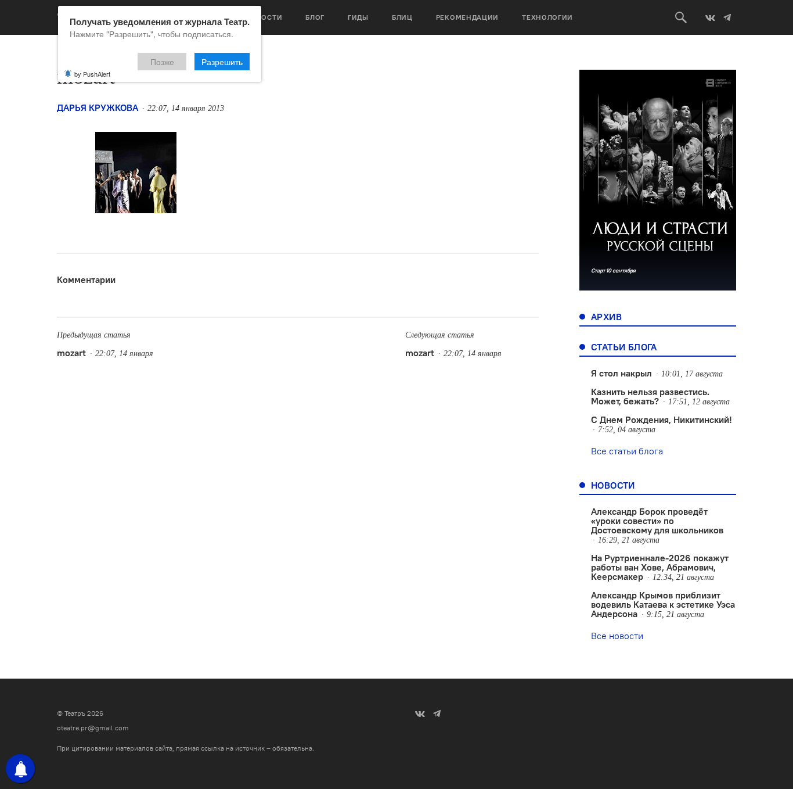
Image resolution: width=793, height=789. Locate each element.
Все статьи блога (627, 451)
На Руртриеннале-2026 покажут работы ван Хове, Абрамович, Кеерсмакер (660, 567)
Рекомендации (467, 17)
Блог (315, 17)
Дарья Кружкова (97, 107)
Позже (162, 61)
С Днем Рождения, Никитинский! (661, 419)
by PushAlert (92, 73)
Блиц (402, 17)
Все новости (617, 635)
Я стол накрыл (621, 373)
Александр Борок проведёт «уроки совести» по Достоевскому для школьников (657, 520)
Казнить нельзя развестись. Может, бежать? (650, 396)
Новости (264, 17)
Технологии (547, 17)
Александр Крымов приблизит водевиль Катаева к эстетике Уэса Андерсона (663, 604)
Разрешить (222, 61)
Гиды (358, 17)
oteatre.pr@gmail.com (93, 727)
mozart (71, 352)
